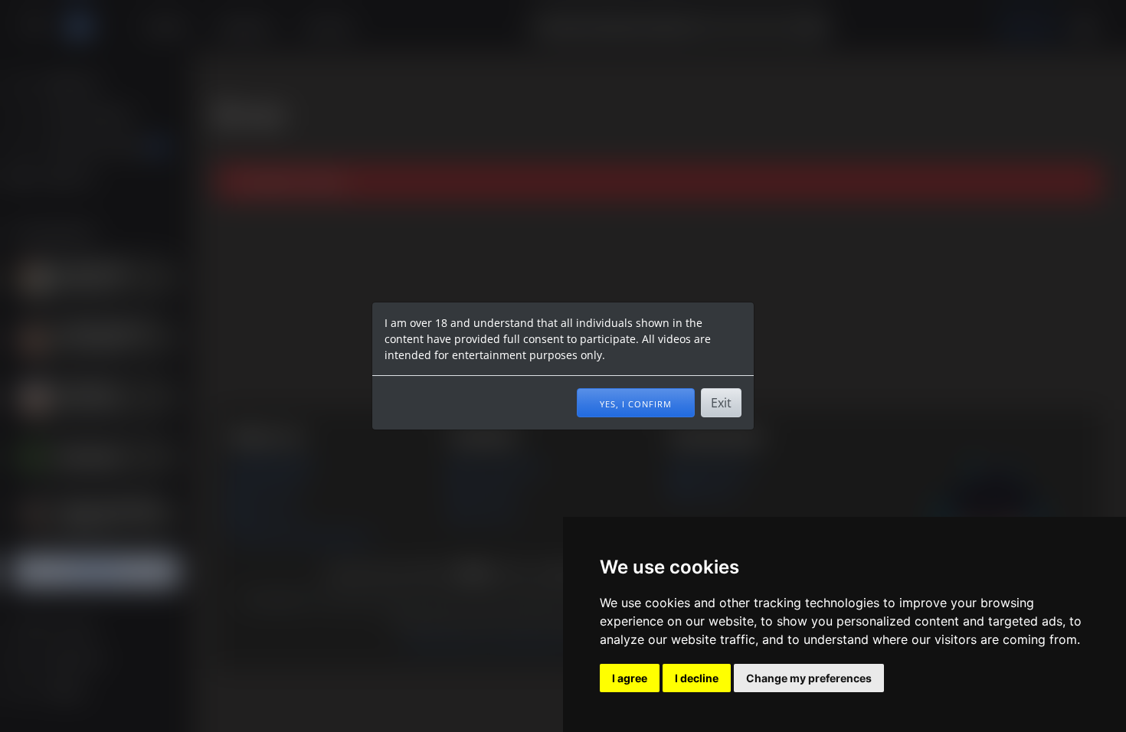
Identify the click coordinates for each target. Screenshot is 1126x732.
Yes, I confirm (636, 402)
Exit (721, 402)
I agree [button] (629, 678)
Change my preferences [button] (809, 678)
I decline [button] (696, 678)
